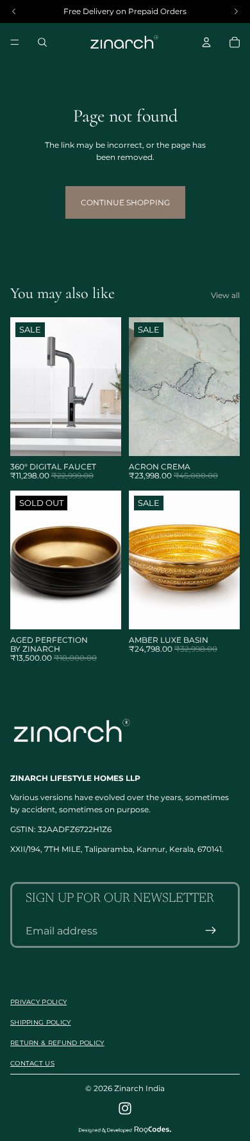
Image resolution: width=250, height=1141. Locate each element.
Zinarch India (139, 1088)
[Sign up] (210, 931)
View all (225, 295)
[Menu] (14, 42)
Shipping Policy (40, 1022)
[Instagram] (125, 1108)
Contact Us (32, 1063)
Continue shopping (125, 202)
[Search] (42, 42)
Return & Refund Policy (57, 1043)
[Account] (206, 42)
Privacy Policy (38, 1002)
